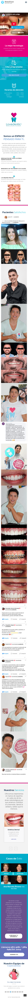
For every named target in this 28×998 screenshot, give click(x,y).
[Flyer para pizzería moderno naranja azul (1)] (14, 284)
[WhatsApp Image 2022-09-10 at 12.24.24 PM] (14, 232)
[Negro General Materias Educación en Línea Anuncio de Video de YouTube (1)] (14, 256)
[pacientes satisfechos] (14, 323)
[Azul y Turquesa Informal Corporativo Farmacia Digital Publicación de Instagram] (14, 456)
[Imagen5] (14, 596)
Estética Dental (14, 829)
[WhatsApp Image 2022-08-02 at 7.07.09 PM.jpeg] (14, 774)
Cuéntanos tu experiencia (13, 936)
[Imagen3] (14, 477)
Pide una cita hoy (14, 75)
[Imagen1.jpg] (14, 557)
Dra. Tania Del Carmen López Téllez (14, 982)
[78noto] (14, 648)
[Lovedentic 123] (14, 537)
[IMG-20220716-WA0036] (14, 612)
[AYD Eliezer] (14, 370)
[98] (14, 666)
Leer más (13, 839)
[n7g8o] (14, 684)
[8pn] (14, 630)
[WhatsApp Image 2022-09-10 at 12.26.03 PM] (14, 433)
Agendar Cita (14, 954)
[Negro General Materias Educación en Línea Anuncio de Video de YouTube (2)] (14, 349)
